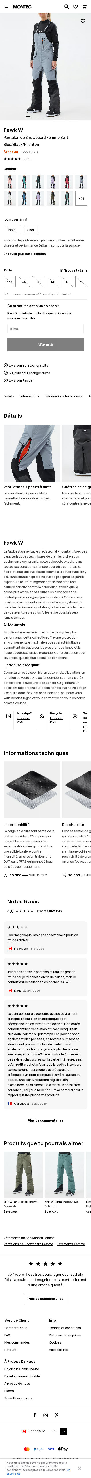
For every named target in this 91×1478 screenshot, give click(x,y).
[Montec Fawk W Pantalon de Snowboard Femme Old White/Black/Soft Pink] (10, 198)
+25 (81, 198)
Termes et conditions (65, 1328)
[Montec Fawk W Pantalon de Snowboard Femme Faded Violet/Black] (53, 182)
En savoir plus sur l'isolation (25, 254)
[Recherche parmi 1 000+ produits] (66, 6)
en (54, 1431)
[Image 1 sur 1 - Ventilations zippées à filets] (32, 453)
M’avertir (45, 344)
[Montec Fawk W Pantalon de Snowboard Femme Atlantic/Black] (67, 198)
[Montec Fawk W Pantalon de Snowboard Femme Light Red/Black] (67, 182)
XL (81, 281)
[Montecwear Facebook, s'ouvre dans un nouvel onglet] (35, 1415)
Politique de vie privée (65, 1335)
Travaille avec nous (18, 1398)
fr (63, 1431)
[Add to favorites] (83, 21)
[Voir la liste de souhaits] (75, 6)
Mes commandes (17, 1342)
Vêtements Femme (71, 1244)
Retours (10, 1350)
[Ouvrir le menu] (6, 6)
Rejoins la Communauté (21, 1369)
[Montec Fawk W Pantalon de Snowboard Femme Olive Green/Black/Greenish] (53, 198)
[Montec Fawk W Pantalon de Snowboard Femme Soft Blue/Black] (81, 182)
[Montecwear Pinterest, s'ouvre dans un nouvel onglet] (56, 1415)
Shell (30, 230)
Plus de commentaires (45, 1120)
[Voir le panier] (84, 6)
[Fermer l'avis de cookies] (79, 1468)
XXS (10, 281)
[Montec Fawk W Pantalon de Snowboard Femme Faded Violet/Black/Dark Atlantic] (38, 198)
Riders (9, 1391)
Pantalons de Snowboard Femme (28, 1244)
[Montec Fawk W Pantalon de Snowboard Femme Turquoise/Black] (24, 182)
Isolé (11, 230)
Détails (9, 396)
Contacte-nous (15, 1328)
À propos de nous (17, 1383)
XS (24, 281)
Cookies (55, 1342)
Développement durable (22, 1376)
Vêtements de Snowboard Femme (29, 1238)
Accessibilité (58, 1350)
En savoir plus (23, 719)
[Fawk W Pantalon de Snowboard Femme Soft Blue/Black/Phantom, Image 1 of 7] (45, 66)
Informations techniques (64, 396)
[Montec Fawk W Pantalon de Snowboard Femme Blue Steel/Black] (24, 198)
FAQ (7, 1335)
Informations (30, 396)
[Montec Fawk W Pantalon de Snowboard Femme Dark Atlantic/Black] (38, 182)
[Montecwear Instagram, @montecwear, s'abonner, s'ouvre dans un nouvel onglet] (45, 1415)
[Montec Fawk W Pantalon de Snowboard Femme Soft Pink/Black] (10, 182)
